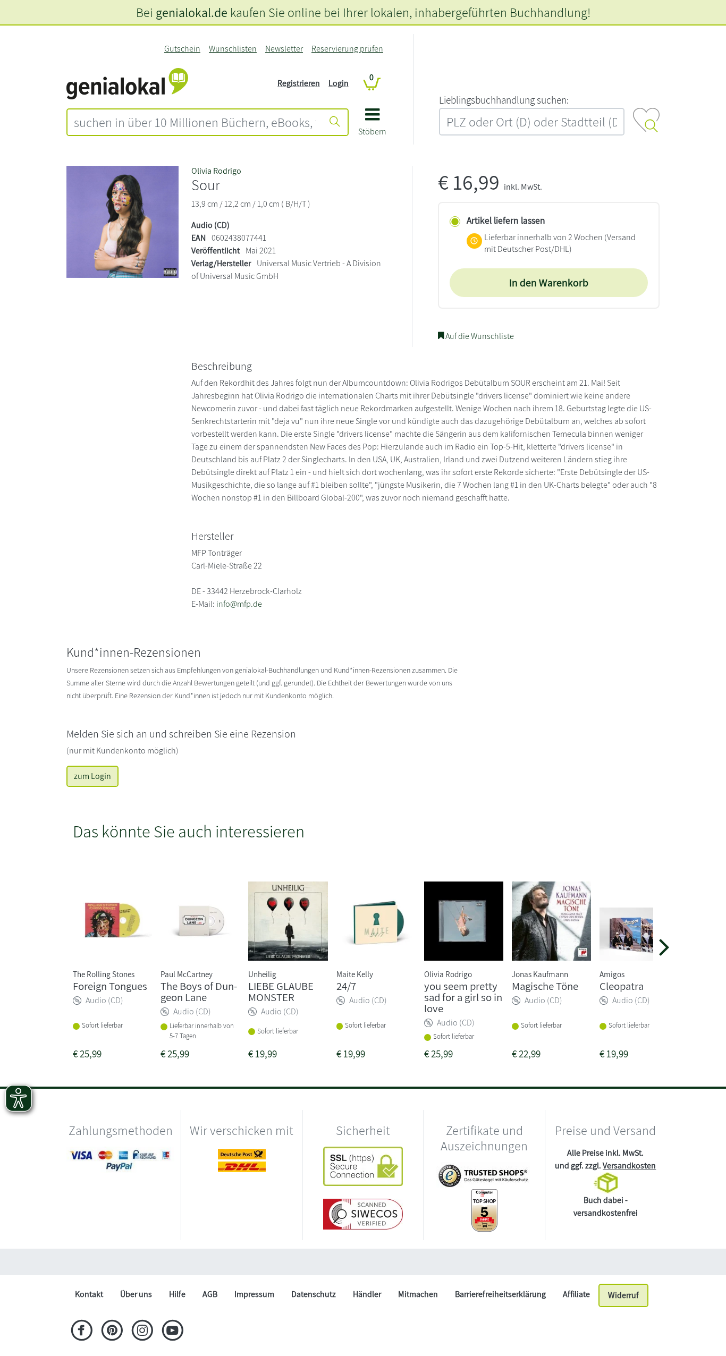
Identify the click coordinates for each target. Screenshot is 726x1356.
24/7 (346, 986)
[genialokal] (127, 82)
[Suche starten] (335, 122)
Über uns (136, 1294)
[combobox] (195, 122)
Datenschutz (313, 1294)
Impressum (254, 1294)
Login (338, 83)
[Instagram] (142, 1331)
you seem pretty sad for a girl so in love (463, 997)
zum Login (92, 776)
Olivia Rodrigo (216, 170)
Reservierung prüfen (347, 48)
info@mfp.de (239, 603)
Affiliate (576, 1294)
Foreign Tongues (110, 986)
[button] (372, 125)
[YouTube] (172, 1331)
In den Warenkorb (548, 283)
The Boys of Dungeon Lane (199, 991)
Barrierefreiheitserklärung (500, 1294)
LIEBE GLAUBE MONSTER (281, 991)
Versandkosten (629, 1165)
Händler (367, 1294)
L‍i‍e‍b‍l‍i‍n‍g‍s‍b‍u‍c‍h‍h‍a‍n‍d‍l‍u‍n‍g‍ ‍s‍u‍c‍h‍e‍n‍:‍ (504, 100)
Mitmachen (418, 1294)
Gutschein (182, 48)
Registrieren (298, 83)
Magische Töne (545, 986)
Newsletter (284, 48)
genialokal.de (191, 12)
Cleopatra (622, 986)
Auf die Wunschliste (479, 336)
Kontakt (89, 1294)
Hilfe (177, 1294)
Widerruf (623, 1295)
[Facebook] (81, 1331)
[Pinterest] (112, 1331)
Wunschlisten (233, 48)
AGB (209, 1294)
